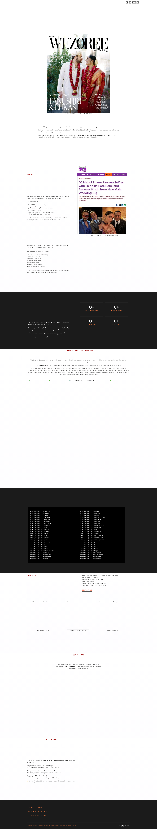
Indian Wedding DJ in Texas (89, 545)
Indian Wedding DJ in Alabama (40, 511)
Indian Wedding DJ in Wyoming (90, 558)
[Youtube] (122, 826)
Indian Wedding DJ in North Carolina (92, 525)
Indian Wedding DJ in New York (90, 523)
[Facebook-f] (117, 826)
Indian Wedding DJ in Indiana (39, 537)
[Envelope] (130, 2)
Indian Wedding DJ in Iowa (39, 539)
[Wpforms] (138, 2)
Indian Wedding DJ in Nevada (89, 515)
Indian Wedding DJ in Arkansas (40, 517)
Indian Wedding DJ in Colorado (40, 521)
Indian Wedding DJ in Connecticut (41, 523)
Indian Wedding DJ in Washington (91, 553)
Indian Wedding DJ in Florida (39, 527)
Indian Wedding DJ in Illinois (39, 535)
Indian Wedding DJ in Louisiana (40, 545)
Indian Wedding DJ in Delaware (40, 525)
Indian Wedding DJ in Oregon (89, 533)
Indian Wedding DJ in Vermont (90, 549)
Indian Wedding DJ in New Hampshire (92, 517)
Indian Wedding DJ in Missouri (40, 558)
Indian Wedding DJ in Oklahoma (90, 531)
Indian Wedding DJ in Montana (90, 511)
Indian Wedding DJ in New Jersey (91, 519)
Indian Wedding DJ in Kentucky (40, 543)
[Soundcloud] (120, 826)
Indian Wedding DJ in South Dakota (91, 541)
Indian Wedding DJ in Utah (89, 547)
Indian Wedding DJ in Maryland (40, 549)
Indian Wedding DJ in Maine (39, 547)
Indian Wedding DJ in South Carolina (92, 539)
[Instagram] (133, 2)
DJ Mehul (40, 365)
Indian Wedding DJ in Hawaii (39, 531)
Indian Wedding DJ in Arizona (39, 515)
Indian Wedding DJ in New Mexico (91, 521)
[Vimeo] (128, 826)
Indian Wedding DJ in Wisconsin (90, 556)
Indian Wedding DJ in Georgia (39, 529)
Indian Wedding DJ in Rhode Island (91, 537)
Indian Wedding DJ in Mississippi (40, 556)
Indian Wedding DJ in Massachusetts (42, 551)
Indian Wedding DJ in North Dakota (91, 527)
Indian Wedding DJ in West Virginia (91, 554)
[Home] (127, 2)
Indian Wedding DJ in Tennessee (90, 543)
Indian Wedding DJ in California (40, 519)
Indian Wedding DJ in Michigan (40, 553)
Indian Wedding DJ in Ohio (88, 529)
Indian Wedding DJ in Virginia (89, 551)
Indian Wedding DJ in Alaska (39, 513)
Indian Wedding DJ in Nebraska (90, 513)
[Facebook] (135, 2)
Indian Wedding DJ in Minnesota (40, 554)
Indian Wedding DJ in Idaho (39, 533)
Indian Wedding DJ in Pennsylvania (91, 535)
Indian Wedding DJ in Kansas (39, 541)
